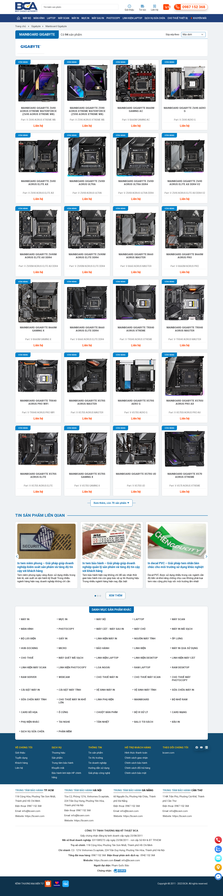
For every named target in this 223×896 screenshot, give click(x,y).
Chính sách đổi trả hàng (137, 767)
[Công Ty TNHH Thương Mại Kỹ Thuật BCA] (26, 7)
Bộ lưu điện (28, 638)
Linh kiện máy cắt (183, 657)
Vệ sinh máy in (105, 689)
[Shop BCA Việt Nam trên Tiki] (65, 883)
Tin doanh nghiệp (97, 762)
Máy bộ (27, 18)
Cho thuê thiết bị (177, 18)
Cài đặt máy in (30, 689)
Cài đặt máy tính (70, 689)
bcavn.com (168, 752)
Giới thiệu (20, 752)
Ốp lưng (177, 638)
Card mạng (179, 712)
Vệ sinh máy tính (145, 689)
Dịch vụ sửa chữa (155, 18)
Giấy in (63, 638)
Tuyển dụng (21, 757)
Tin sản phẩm (95, 752)
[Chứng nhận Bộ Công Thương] (119, 870)
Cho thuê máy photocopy (181, 679)
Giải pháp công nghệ (99, 773)
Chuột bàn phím (107, 712)
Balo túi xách (143, 721)
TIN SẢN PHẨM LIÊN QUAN (40, 515)
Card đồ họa (29, 712)
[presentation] (17, 556)
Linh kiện (140, 648)
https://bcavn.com (34, 816)
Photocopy (113, 18)
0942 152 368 (148, 855)
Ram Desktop (180, 667)
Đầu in (176, 721)
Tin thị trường (95, 757)
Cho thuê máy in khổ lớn (72, 701)
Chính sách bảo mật (135, 773)
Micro (63, 648)
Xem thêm (110, 502)
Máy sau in (98, 18)
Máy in (75, 18)
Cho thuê (27, 657)
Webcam (64, 677)
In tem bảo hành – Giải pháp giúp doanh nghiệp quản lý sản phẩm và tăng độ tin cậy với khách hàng (111, 567)
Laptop (51, 18)
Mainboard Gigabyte (56, 26)
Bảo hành (102, 648)
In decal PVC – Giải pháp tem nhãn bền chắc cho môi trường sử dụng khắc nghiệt (176, 565)
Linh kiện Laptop (132, 18)
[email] (218, 858)
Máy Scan (63, 18)
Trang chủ (20, 26)
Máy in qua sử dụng (185, 648)
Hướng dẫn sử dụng (98, 767)
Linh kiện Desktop (146, 657)
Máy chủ (139, 628)
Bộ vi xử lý (141, 712)
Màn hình (39, 18)
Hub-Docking (29, 648)
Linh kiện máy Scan (33, 667)
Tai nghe (64, 721)
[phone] (218, 840)
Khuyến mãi (200, 18)
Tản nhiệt (102, 721)
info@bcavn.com (31, 811)
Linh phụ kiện (105, 699)
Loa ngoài (103, 667)
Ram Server (29, 677)
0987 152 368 (34, 806)
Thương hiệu (58, 752)
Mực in (85, 18)
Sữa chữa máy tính (34, 699)
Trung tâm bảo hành (62, 762)
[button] (95, 596)
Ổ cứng (63, 712)
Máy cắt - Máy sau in (110, 628)
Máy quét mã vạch (71, 657)
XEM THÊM (115, 595)
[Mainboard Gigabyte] (31, 46)
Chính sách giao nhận (136, 757)
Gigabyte (36, 26)
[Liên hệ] (218, 867)
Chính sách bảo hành (136, 762)
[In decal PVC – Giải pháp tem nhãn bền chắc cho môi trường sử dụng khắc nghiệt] (177, 541)
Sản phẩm (57, 757)
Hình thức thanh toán (136, 752)
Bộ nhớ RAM (179, 699)
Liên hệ (19, 767)
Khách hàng (21, 762)
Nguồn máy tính (144, 638)
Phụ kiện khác (30, 721)
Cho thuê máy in (107, 677)
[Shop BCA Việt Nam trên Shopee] (48, 884)
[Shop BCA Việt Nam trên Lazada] (56, 883)
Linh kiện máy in (106, 638)
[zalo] (218, 849)
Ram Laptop (142, 667)
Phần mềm (65, 731)
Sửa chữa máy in (183, 689)
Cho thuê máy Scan (147, 677)
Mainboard (141, 699)
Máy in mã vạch (182, 628)
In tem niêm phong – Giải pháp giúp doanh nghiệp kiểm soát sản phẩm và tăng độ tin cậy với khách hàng (45, 567)
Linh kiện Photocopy (72, 667)
